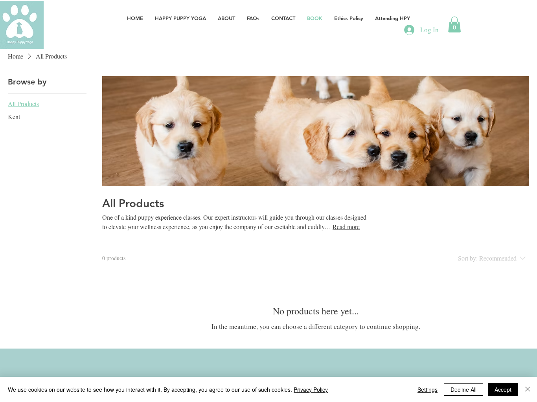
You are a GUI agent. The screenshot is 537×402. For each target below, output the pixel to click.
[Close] (527, 389)
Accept (503, 389)
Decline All (463, 389)
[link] (454, 25)
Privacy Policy (311, 389)
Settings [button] (427, 389)
